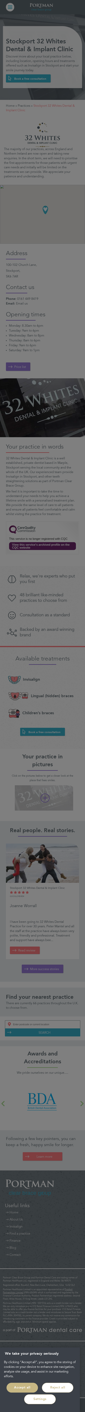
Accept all (22, 1387)
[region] (40, 1379)
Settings (39, 1399)
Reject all (57, 1387)
